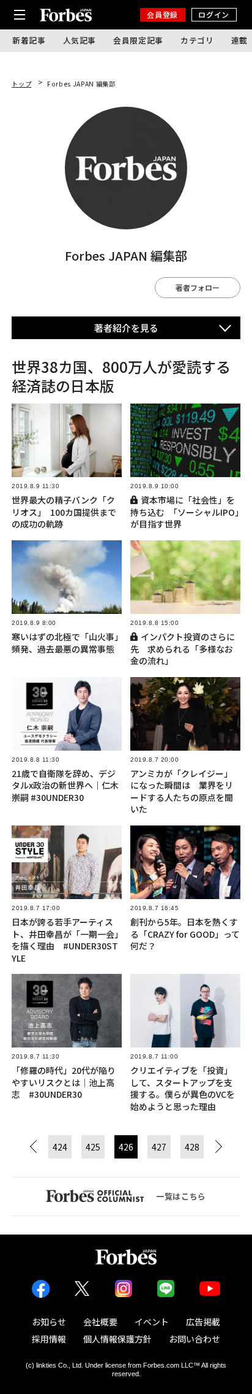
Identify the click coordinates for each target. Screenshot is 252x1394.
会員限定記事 (138, 40)
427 (159, 1147)
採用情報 (49, 1339)
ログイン (213, 14)
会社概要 (100, 1321)
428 (192, 1147)
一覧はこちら (181, 1196)
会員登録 (162, 14)
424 (60, 1147)
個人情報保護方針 (117, 1339)
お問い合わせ (194, 1339)
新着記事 (29, 40)
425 (93, 1147)
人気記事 (80, 40)
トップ (21, 83)
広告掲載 (203, 1321)
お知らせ (49, 1321)
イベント (152, 1321)
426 (126, 1147)
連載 (239, 40)
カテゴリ (197, 40)
